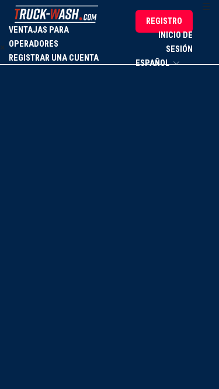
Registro (164, 21)
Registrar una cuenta (54, 58)
